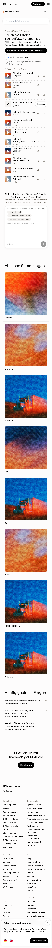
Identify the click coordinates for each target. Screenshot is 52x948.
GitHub (6, 909)
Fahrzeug (25, 31)
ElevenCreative (8, 801)
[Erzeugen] (26, 104)
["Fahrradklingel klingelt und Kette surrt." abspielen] (26, 132)
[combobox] (28, 21)
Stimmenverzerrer (10, 812)
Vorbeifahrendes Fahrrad (19, 219)
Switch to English (39, 941)
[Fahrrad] (26, 296)
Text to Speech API (11, 873)
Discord (6, 916)
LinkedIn (6, 905)
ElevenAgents (32, 801)
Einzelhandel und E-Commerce (36, 830)
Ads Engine (7, 847)
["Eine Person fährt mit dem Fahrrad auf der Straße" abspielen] (26, 94)
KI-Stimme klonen (10, 819)
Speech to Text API (11, 876)
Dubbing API (8, 869)
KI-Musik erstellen (11, 826)
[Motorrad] (26, 347)
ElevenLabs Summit (35, 916)
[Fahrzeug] (26, 655)
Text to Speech (9, 805)
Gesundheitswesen (36, 822)
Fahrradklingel (15, 212)
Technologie (32, 826)
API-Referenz (9, 859)
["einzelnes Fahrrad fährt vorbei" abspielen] (26, 170)
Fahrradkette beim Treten (19, 216)
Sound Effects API (10, 880)
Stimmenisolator (10, 822)
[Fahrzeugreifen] (26, 604)
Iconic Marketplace (35, 862)
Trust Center (32, 887)
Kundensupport (34, 842)
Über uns (31, 902)
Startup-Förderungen (36, 869)
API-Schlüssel (9, 887)
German (9, 791)
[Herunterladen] (44, 75)
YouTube (6, 912)
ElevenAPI (6, 855)
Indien (30, 890)
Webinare (31, 876)
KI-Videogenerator (11, 844)
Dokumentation (34, 880)
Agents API (7, 862)
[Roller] (26, 552)
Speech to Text (9, 808)
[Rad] (26, 450)
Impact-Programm (35, 866)
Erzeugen (41, 104)
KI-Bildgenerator (10, 840)
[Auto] (26, 501)
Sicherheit (31, 909)
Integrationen (33, 812)
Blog (29, 859)
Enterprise (31, 883)
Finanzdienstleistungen (37, 819)
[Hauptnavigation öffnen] (48, 4)
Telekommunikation (36, 815)
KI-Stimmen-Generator (13, 837)
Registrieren (38, 4)
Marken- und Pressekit (37, 912)
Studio (5, 829)
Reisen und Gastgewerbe (33, 837)
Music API (7, 883)
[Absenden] (43, 244)
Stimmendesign (9, 833)
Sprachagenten (34, 805)
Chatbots (31, 845)
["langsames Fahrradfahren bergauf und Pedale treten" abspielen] (26, 151)
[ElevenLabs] (10, 4)
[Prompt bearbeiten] (38, 75)
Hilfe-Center (32, 873)
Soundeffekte (11, 31)
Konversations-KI (34, 808)
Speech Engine (9, 866)
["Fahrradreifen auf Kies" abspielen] (26, 113)
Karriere (30, 905)
